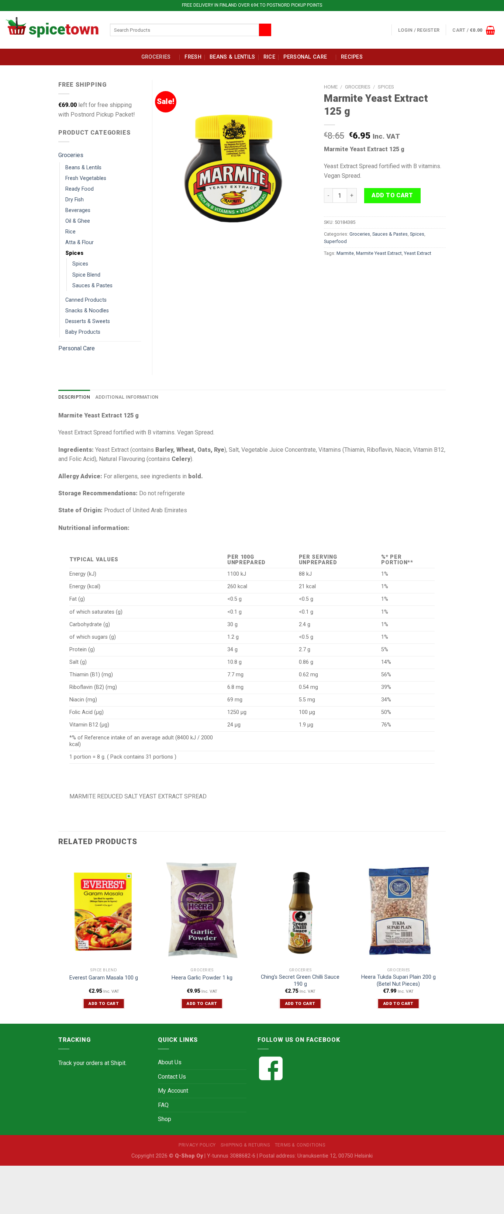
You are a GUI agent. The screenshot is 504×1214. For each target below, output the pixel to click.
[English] (367, 28)
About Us (170, 1062)
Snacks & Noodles (87, 311)
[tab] (74, 397)
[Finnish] (376, 28)
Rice (269, 57)
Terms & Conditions (300, 1145)
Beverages (77, 210)
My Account (173, 1090)
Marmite (345, 253)
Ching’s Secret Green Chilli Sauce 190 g (300, 980)
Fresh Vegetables (85, 178)
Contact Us (172, 1076)
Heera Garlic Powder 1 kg (202, 978)
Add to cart (392, 195)
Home (331, 87)
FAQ (163, 1105)
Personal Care (305, 57)
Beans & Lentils (232, 57)
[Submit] (265, 30)
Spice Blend (86, 275)
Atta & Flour (79, 242)
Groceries (156, 57)
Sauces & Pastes (390, 234)
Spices (386, 87)
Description (74, 397)
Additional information (127, 397)
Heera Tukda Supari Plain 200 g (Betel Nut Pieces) (398, 980)
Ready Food (79, 189)
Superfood (335, 241)
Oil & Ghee (77, 221)
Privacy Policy (197, 1145)
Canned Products (86, 300)
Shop (164, 1119)
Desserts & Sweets (87, 321)
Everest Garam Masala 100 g (103, 978)
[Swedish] (384, 28)
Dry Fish (74, 200)
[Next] (443, 938)
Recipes (352, 57)
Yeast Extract (417, 253)
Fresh (192, 57)
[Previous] (58, 938)
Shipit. (119, 1062)
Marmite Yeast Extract (379, 253)
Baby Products (82, 332)
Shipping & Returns (245, 1145)
